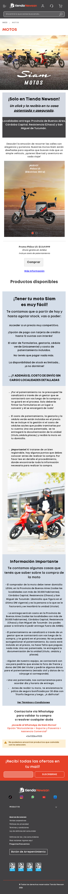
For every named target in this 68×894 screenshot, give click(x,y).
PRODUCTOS (14, 807)
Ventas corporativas (17, 820)
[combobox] (34, 14)
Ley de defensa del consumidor (22, 831)
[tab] (34, 807)
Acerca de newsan (17, 817)
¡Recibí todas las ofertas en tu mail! (32, 764)
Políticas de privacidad (19, 824)
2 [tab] (36, 233)
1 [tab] (32, 233)
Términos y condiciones (19, 827)
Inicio (5, 22)
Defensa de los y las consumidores (24, 837)
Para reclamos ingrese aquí (21, 840)
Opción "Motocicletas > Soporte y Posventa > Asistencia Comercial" (34, 728)
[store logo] (23, 6)
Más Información (34, 271)
